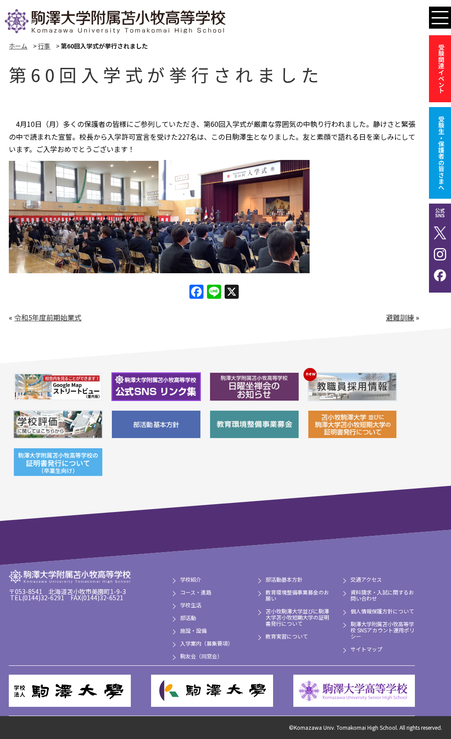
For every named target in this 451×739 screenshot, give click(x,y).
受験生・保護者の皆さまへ (441, 153)
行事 (44, 45)
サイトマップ (366, 649)
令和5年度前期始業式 (47, 317)
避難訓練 (400, 317)
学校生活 (190, 605)
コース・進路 (195, 592)
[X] (231, 292)
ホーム (18, 45)
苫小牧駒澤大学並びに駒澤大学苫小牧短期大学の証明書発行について (297, 617)
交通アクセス (366, 579)
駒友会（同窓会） (201, 656)
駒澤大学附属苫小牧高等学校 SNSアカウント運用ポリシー (382, 630)
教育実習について (287, 636)
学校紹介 (190, 579)
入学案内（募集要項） (206, 643)
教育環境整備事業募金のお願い (297, 595)
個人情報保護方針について (382, 611)
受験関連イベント (441, 68)
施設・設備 (193, 630)
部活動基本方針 (284, 579)
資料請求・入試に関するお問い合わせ (382, 595)
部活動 (188, 617)
